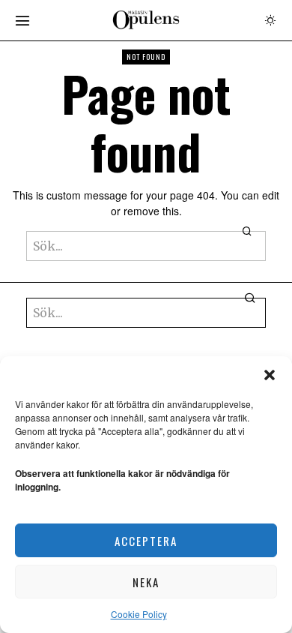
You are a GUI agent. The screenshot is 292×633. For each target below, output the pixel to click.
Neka (146, 582)
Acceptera (146, 540)
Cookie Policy (139, 614)
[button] (269, 375)
